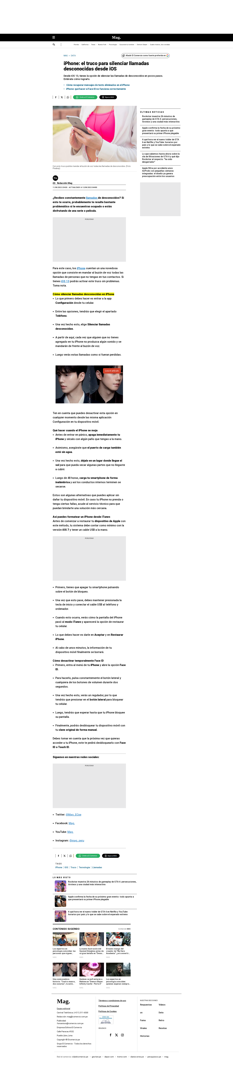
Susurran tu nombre (126, 44)
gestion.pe (96, 1057)
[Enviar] (54, 44)
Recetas (163, 1028)
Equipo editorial (63, 1008)
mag (166, 1057)
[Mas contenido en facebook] (111, 1035)
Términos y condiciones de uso (112, 1001)
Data (161, 1012)
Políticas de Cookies (107, 1011)
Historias (144, 1036)
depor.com (109, 1057)
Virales (143, 1028)
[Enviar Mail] (54, 183)
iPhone (58, 867)
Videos (162, 1004)
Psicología (113, 44)
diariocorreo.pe (137, 1057)
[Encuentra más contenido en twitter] (62, 97)
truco (73, 867)
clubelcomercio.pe (80, 1057)
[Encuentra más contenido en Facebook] (56, 97)
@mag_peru (76, 840)
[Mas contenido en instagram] (122, 1035)
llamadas (97, 867)
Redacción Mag (64, 183)
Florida (76, 44)
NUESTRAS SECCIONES (148, 1000)
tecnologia (84, 867)
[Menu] (55, 37)
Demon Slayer (142, 44)
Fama (143, 1020)
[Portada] (63, 1006)
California (84, 44)
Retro (161, 1020)
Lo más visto (62, 877)
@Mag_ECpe (73, 814)
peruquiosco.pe (154, 1057)
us (141, 1012)
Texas (93, 44)
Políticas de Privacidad (108, 1006)
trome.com (122, 1057)
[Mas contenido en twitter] (116, 1035)
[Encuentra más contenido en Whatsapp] (68, 97)
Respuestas (146, 1004)
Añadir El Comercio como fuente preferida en (146, 55)
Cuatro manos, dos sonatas (160, 44)
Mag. (72, 823)
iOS (66, 867)
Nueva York (102, 44)
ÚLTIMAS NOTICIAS (152, 112)
